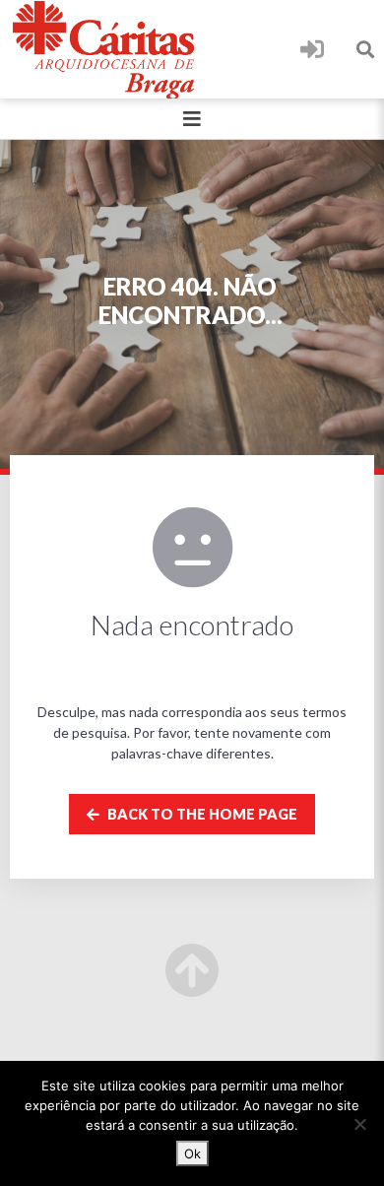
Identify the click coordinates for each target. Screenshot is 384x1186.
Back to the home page (200, 814)
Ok (192, 1153)
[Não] (359, 1124)
